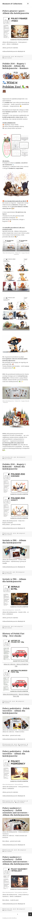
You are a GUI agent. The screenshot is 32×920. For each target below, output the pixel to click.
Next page (30, 914)
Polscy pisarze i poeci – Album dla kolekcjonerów (15, 12)
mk (13, 56)
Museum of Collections (12, 3)
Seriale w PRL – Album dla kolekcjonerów (14, 541)
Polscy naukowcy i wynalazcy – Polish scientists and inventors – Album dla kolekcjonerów (15, 811)
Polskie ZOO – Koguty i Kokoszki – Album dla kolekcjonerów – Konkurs (15, 66)
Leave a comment (8, 58)
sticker (16, 745)
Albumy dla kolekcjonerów (8, 745)
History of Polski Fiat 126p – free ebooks (13, 634)
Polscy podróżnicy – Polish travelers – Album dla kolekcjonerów (16, 710)
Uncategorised (19, 56)
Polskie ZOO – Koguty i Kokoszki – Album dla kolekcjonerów (13, 466)
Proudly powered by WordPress (9, 918)
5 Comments (7, 702)
